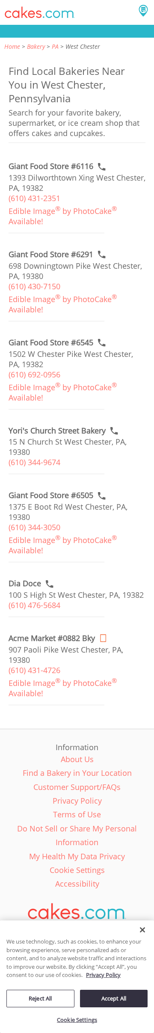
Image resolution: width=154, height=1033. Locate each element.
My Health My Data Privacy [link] (77, 856)
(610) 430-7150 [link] (34, 286)
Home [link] (12, 46)
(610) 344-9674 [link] (34, 462)
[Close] (142, 929)
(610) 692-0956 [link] (34, 374)
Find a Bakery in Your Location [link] (77, 773)
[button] (39, 12)
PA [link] (55, 46)
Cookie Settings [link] (77, 870)
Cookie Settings (77, 1020)
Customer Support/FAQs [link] (77, 787)
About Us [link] (77, 759)
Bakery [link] (36, 46)
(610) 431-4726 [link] (34, 670)
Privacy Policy (103, 975)
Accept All (113, 998)
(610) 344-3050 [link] (34, 527)
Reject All (40, 998)
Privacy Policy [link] (77, 801)
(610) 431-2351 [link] (34, 198)
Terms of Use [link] (77, 814)
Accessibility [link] (77, 884)
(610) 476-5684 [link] (34, 605)
